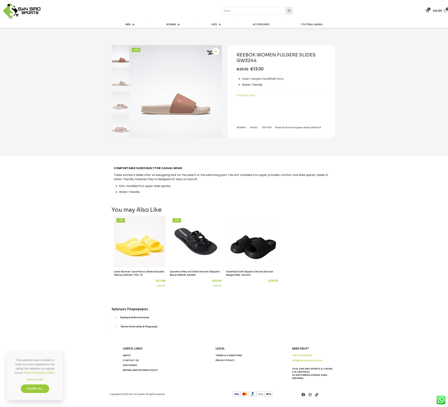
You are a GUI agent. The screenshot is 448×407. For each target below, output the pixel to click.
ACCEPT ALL (35, 388)
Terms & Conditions (229, 355)
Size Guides (130, 365)
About (127, 355)
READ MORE (35, 380)
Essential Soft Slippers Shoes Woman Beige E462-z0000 (249, 273)
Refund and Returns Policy (140, 370)
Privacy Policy (225, 360)
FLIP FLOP (267, 127)
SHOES (254, 127)
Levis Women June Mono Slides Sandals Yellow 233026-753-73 (139, 273)
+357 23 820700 (302, 355)
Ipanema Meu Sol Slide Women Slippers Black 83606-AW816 (195, 273)
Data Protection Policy (39, 373)
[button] (215, 51)
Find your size (246, 95)
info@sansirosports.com (307, 360)
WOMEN (241, 127)
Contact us (131, 360)
